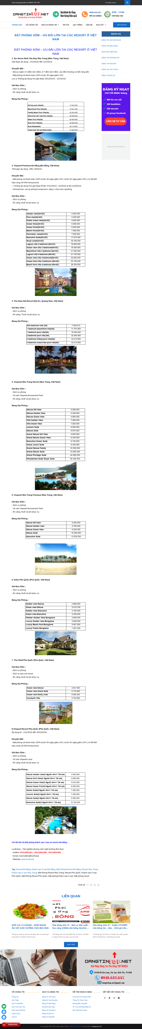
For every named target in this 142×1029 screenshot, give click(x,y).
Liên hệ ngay (122, 25)
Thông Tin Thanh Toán (80, 1000)
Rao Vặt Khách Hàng (80, 1010)
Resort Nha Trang (90, 869)
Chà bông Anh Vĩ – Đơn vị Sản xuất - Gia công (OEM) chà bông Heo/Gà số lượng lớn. (71, 927)
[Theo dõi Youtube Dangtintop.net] (119, 998)
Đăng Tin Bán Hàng (48, 1003)
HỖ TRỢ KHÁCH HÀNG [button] (82, 992)
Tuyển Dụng (16, 1013)
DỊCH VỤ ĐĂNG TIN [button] (50, 992)
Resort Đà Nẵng (23, 869)
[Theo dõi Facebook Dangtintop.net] (105, 998)
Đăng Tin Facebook (48, 1010)
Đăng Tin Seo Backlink (50, 1000)
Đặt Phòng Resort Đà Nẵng (68, 869)
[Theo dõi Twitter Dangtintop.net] (109, 998)
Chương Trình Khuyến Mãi (82, 997)
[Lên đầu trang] (137, 1023)
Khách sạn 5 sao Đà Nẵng (43, 869)
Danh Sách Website (18, 1010)
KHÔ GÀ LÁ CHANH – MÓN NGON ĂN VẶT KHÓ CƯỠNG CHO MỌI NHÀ (30, 926)
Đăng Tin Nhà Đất (48, 1017)
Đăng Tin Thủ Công (48, 997)
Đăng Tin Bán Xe (48, 1013)
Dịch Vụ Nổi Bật (17, 1003)
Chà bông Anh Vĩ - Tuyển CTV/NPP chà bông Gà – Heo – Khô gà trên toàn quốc (110, 927)
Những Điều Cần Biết (80, 1003)
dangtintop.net (97, 1026)
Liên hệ (14, 1017)
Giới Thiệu (15, 1000)
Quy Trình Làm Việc (18, 1007)
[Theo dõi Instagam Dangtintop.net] (114, 998)
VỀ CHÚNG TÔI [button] (18, 992)
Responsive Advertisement (116, 146)
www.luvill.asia (27, 859)
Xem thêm (71, 944)
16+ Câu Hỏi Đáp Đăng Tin (82, 1007)
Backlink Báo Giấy (48, 1007)
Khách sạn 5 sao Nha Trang (24, 873)
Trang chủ (15, 997)
